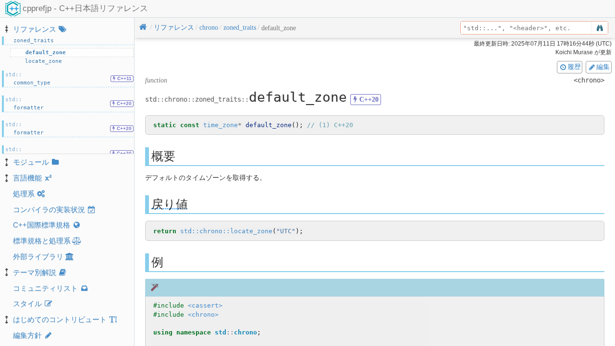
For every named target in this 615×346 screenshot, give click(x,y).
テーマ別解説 (34, 272)
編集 (603, 67)
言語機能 (27, 178)
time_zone (220, 125)
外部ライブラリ (38, 256)
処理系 (24, 194)
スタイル (27, 303)
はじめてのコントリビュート (60, 319)
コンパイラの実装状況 (49, 209)
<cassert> (205, 305)
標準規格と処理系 (42, 241)
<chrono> (203, 314)
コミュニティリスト (45, 288)
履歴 (574, 67)
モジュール (31, 162)
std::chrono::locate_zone (226, 231)
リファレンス (34, 29)
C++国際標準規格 (41, 225)
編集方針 (27, 335)
